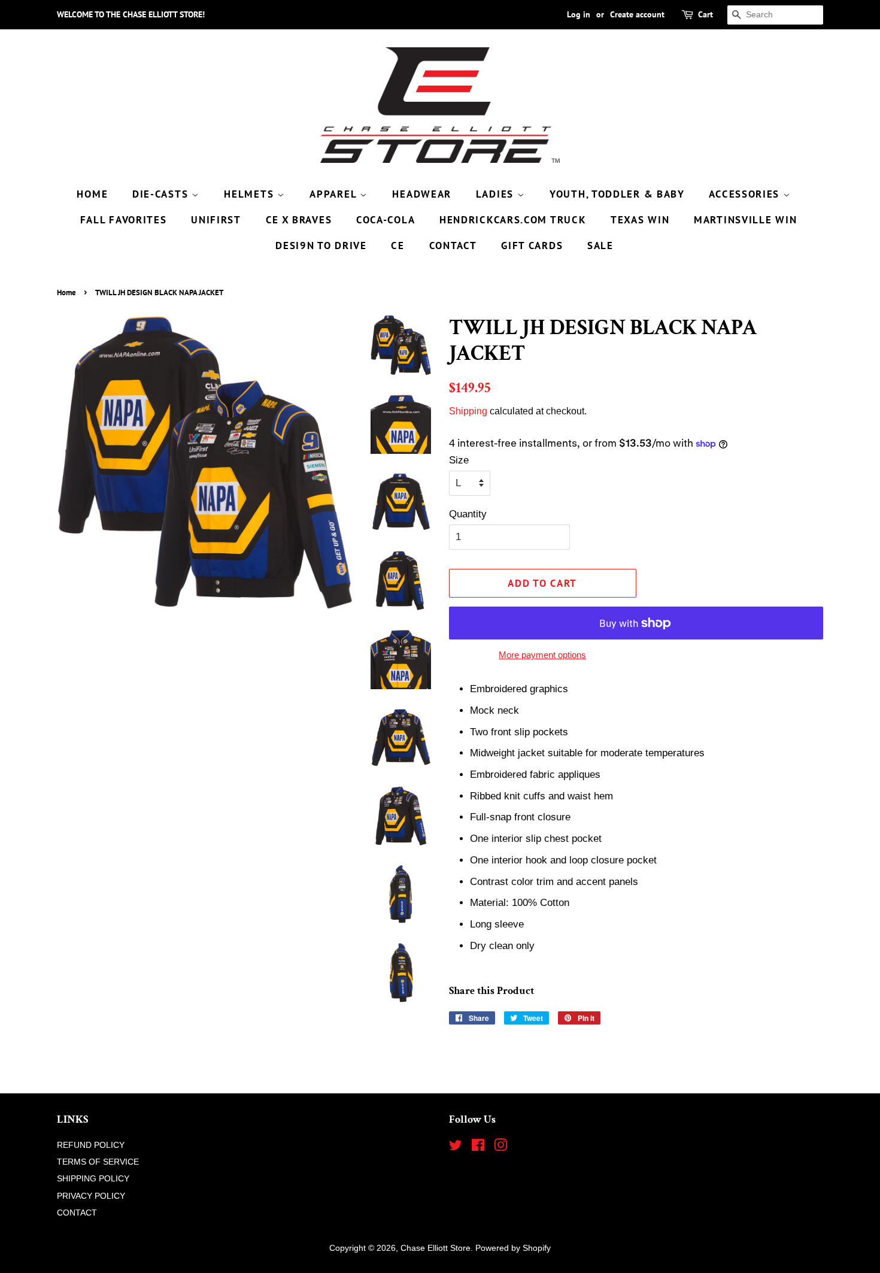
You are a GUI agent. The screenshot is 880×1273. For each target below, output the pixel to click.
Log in (578, 14)
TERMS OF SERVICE (98, 1161)
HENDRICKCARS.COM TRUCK (512, 219)
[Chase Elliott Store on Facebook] (478, 1147)
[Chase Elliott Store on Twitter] (455, 1147)
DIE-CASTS (162, 194)
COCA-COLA (385, 219)
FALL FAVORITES (123, 219)
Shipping (468, 411)
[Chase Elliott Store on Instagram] (500, 1147)
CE (397, 245)
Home (66, 292)
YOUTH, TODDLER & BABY (617, 194)
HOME (92, 194)
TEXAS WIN (640, 219)
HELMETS (250, 194)
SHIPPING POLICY (93, 1178)
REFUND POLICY (91, 1145)
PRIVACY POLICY (91, 1196)
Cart (705, 14)
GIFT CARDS (532, 245)
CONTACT (453, 245)
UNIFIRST (216, 219)
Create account (637, 14)
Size (459, 460)
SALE (600, 245)
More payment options (542, 655)
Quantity (468, 514)
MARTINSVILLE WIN (745, 219)
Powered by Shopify (513, 1248)
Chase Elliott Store (435, 1248)
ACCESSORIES (745, 194)
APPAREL (334, 194)
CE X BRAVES (299, 219)
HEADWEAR (421, 194)
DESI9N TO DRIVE (321, 245)
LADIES (496, 194)
